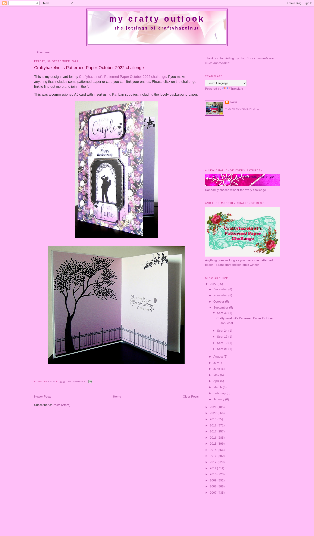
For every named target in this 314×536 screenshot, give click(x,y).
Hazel (52, 381)
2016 (213, 437)
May (216, 375)
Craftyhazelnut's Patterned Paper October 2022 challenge (89, 67)
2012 (213, 462)
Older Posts (191, 396)
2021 (213, 407)
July (216, 362)
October (219, 301)
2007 (213, 492)
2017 (213, 431)
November (220, 295)
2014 (213, 449)
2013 (213, 455)
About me (43, 52)
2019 (213, 419)
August (218, 356)
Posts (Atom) (61, 405)
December (220, 289)
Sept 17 (222, 336)
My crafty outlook (157, 18)
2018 (213, 425)
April (216, 381)
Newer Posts (42, 396)
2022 (213, 284)
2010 (213, 474)
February (220, 393)
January (219, 399)
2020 (213, 413)
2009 (213, 480)
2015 (213, 443)
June (217, 368)
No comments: (77, 381)
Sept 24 (222, 330)
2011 (213, 468)
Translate (236, 88)
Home (117, 396)
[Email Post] (90, 381)
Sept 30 (222, 313)
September (221, 307)
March (218, 387)
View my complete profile (242, 109)
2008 (213, 486)
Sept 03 (222, 348)
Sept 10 (222, 342)
